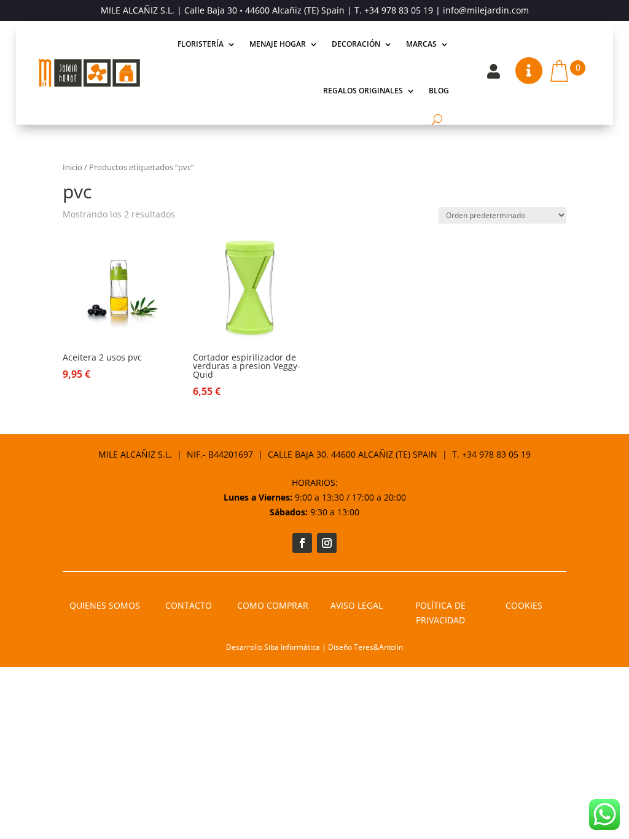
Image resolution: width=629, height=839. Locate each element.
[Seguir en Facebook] (302, 543)
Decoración (356, 44)
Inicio (72, 167)
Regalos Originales (363, 90)
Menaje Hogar (277, 44)
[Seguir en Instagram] (327, 543)
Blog (439, 90)
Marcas (421, 44)
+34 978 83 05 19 (398, 10)
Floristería (201, 44)
